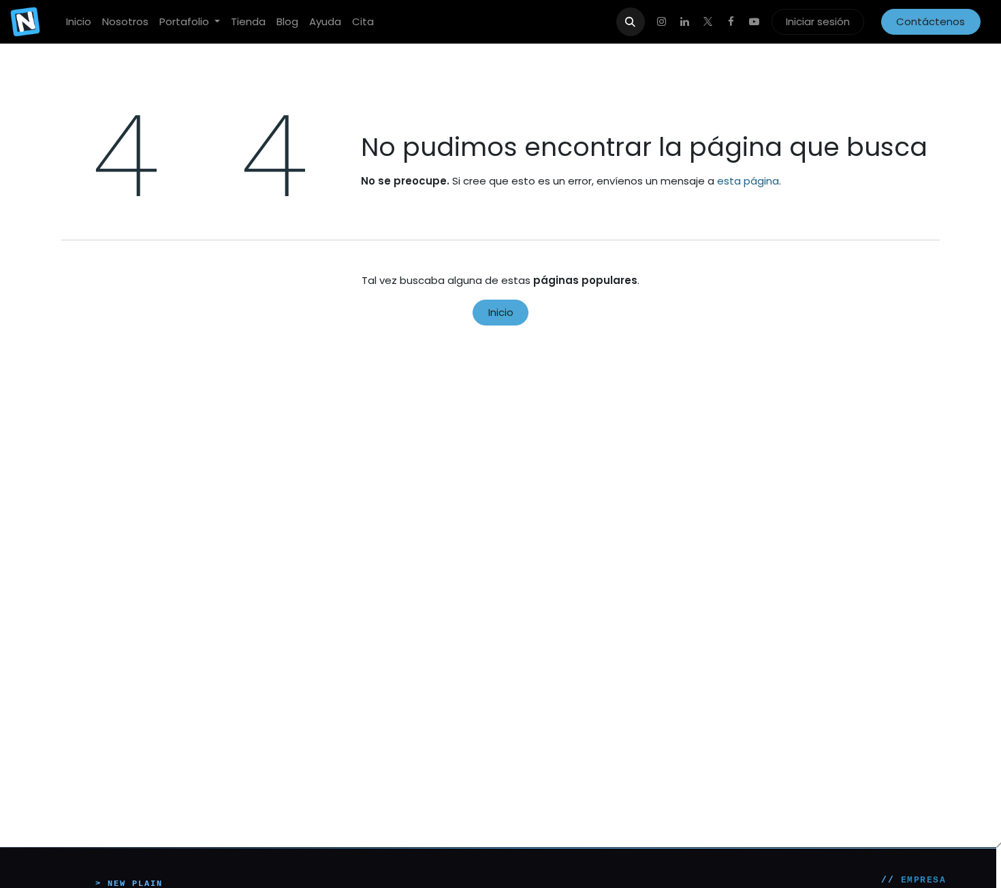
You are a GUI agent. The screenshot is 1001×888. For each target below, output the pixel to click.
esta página (748, 181)
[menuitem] (79, 22)
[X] (708, 22)
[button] (630, 21)
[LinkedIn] (685, 22)
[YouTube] (754, 22)
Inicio (500, 312)
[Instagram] (662, 22)
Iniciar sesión (818, 21)
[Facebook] (731, 22)
